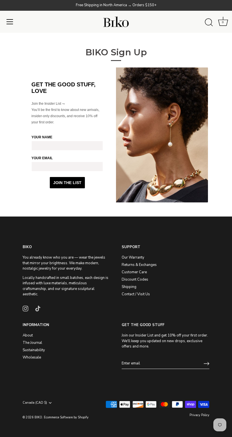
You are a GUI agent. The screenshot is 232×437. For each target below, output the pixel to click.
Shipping (129, 286)
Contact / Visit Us (136, 294)
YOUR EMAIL (42, 158)
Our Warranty (133, 257)
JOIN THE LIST (67, 182)
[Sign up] (206, 363)
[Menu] (10, 22)
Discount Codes (135, 279)
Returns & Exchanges (139, 264)
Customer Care (134, 272)
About (28, 335)
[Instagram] (25, 308)
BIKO (38, 417)
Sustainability (34, 350)
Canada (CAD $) (35, 403)
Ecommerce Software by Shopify (66, 417)
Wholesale (32, 357)
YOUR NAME (41, 137)
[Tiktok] (38, 308)
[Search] (209, 22)
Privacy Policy (199, 415)
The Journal (32, 342)
